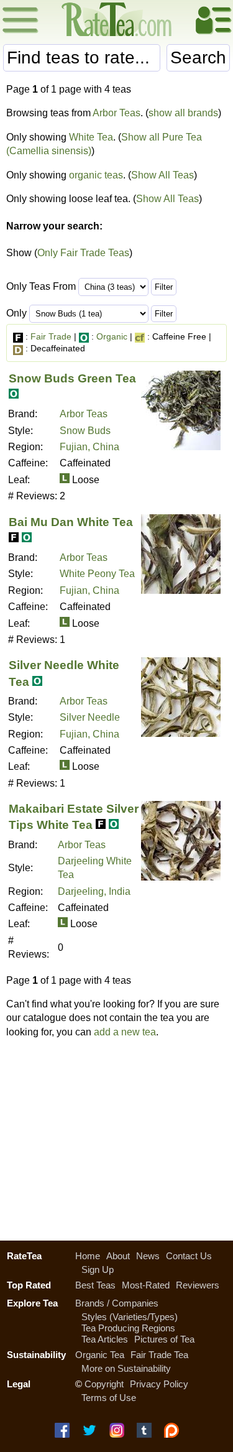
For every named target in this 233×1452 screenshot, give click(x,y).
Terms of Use (108, 1397)
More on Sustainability (126, 1368)
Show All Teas (162, 175)
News (148, 1256)
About (118, 1256)
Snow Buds (85, 430)
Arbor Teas (116, 113)
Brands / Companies (116, 1303)
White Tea (91, 137)
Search (198, 57)
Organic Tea (99, 1354)
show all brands (183, 113)
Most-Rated (146, 1285)
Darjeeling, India (94, 891)
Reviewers (197, 1285)
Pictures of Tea (164, 1339)
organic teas (96, 175)
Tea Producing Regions (128, 1328)
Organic (111, 336)
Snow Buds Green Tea (72, 378)
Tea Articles (104, 1339)
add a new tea (125, 1032)
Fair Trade (50, 336)
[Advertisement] (116, 1136)
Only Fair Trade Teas (83, 252)
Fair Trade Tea (159, 1354)
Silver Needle (90, 717)
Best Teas (95, 1285)
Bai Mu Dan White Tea (71, 522)
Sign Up (97, 1269)
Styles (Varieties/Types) (129, 1316)
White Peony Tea (97, 573)
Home (87, 1256)
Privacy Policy (159, 1384)
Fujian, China (89, 447)
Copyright (104, 1384)
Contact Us (189, 1256)
